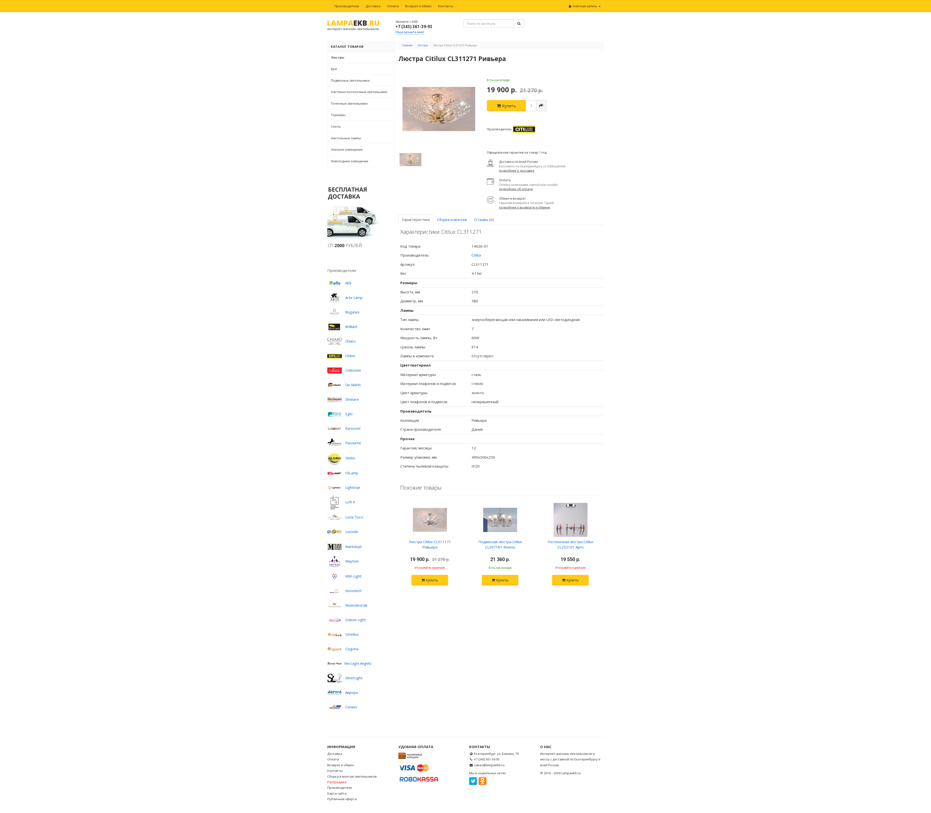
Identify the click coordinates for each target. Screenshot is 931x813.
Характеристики (416, 219)
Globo (350, 457)
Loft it (350, 502)
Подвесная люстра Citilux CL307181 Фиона (500, 544)
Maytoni (352, 561)
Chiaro (350, 341)
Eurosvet (353, 428)
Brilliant (351, 326)
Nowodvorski (356, 605)
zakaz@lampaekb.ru (489, 765)
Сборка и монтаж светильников (352, 776)
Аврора (351, 692)
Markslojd (353, 546)
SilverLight (353, 677)
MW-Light (353, 576)
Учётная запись (585, 6)
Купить (431, 580)
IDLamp (351, 472)
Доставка (373, 6)
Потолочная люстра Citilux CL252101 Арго (570, 544)
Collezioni (353, 370)
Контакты (445, 6)
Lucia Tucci (354, 517)
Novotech (353, 590)
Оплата (393, 6)
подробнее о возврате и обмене (524, 207)
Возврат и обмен (418, 6)
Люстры (422, 45)
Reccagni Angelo (357, 663)
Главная (407, 45)
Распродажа (336, 782)
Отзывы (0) (484, 219)
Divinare (352, 399)
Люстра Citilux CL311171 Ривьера (430, 544)
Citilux (350, 355)
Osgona (351, 648)
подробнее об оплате (516, 189)
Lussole (351, 531)
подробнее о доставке (516, 170)
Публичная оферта (342, 799)
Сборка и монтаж (452, 219)
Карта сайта (336, 793)
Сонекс (351, 706)
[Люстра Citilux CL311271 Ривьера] (439, 109)
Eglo (349, 413)
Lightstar (352, 487)
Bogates (352, 312)
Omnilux (352, 634)
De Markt (353, 384)
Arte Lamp (354, 297)
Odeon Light (355, 619)
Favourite (353, 442)
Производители (346, 6)
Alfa (348, 283)
